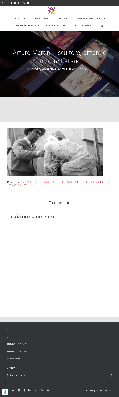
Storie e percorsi (41, 18)
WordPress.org (15, 358)
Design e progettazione (27, 25)
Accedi (10, 337)
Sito (3, 3)
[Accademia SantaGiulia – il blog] (59, 11)
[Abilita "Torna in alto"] (113, 391)
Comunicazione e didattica (91, 18)
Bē (19, 3)
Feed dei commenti (17, 351)
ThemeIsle (107, 390)
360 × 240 (94, 182)
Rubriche (19, 18)
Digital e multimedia (57, 25)
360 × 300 (106, 182)
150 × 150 (26, 182)
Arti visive (64, 18)
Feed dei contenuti (17, 344)
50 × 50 (12, 185)
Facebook (11, 3)
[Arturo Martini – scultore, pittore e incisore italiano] (55, 151)
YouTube (28, 3)
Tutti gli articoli (84, 25)
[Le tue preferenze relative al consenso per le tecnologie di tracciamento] (5, 392)
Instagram (8, 3)
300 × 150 (37, 182)
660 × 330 (49, 182)
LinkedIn (15, 3)
